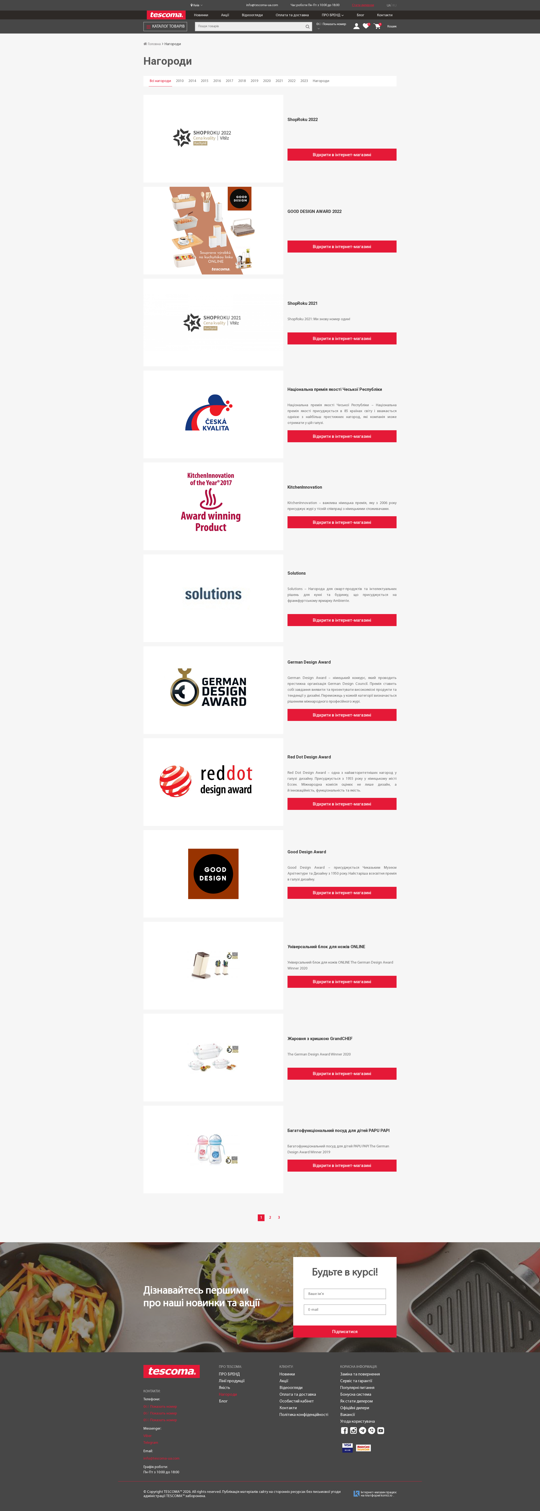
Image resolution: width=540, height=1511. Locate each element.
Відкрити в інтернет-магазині (342, 154)
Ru (394, 5)
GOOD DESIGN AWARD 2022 (315, 211)
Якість (224, 1388)
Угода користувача (357, 1422)
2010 (180, 81)
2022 (292, 81)
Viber (147, 1436)
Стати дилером (363, 5)
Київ (196, 5)
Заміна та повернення (360, 1374)
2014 (192, 81)
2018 (242, 81)
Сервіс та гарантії (356, 1381)
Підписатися (345, 1331)
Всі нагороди (160, 81)
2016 (217, 81)
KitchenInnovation (305, 487)
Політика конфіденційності (303, 1415)
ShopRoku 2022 (303, 119)
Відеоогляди (252, 15)
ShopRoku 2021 (303, 303)
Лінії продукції (231, 1381)
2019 (254, 81)
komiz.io (386, 1495)
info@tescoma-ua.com (262, 5)
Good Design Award (307, 851)
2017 (229, 81)
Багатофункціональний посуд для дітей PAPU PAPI (339, 1130)
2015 (204, 81)
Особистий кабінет (296, 1401)
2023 (304, 81)
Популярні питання (357, 1388)
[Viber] (371, 1430)
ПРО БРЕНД (331, 15)
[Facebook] (344, 1430)
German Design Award (309, 662)
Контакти (385, 15)
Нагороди (321, 81)
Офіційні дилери (354, 1408)
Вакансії (347, 1415)
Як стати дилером (356, 1401)
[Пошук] (307, 26)
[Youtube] (380, 1430)
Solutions (297, 573)
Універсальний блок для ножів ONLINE (326, 946)
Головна (154, 44)
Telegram (150, 1443)
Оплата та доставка (292, 15)
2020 (267, 81)
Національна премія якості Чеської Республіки (335, 389)
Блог (360, 15)
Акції (225, 15)
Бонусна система (355, 1395)
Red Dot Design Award (309, 757)
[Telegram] (362, 1430)
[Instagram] (353, 1430)
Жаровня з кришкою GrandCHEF (320, 1038)
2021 (279, 81)
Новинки (201, 15)
